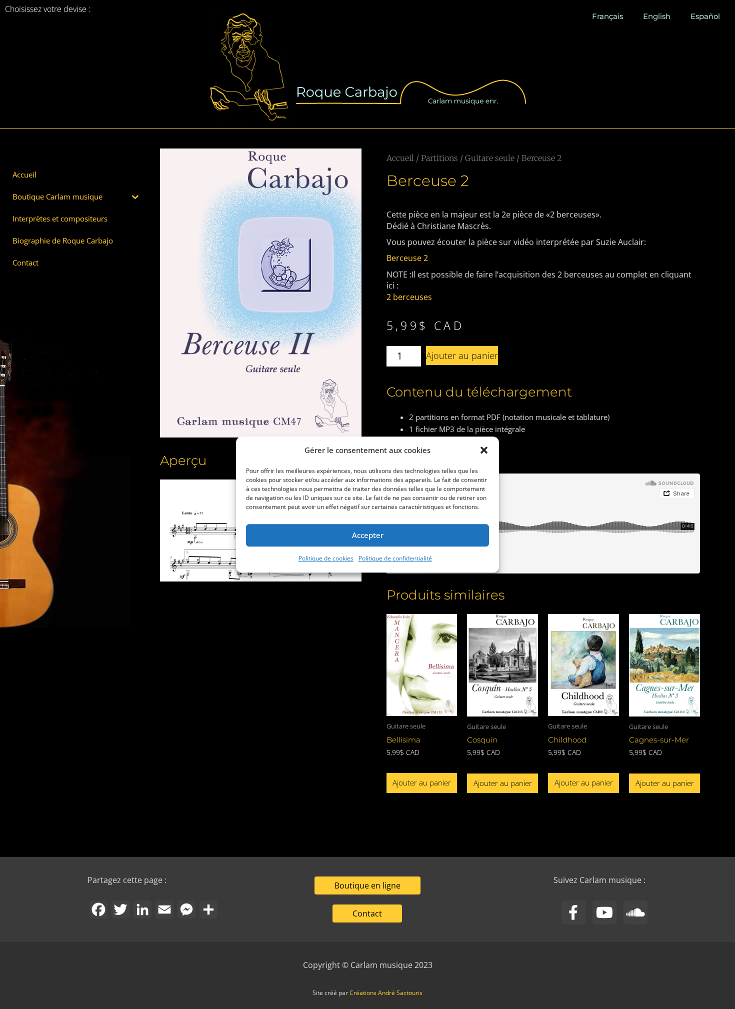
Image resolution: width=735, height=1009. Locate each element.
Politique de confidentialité (395, 558)
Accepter (368, 535)
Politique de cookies (326, 558)
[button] (484, 451)
